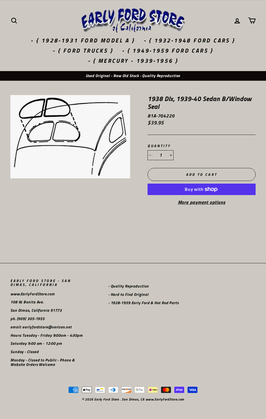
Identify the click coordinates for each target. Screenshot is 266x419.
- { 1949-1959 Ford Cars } (167, 50)
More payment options (201, 202)
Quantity (159, 146)
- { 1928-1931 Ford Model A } (83, 40)
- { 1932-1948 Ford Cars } (189, 40)
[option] (133, 76)
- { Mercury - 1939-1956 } (133, 60)
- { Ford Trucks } (83, 50)
